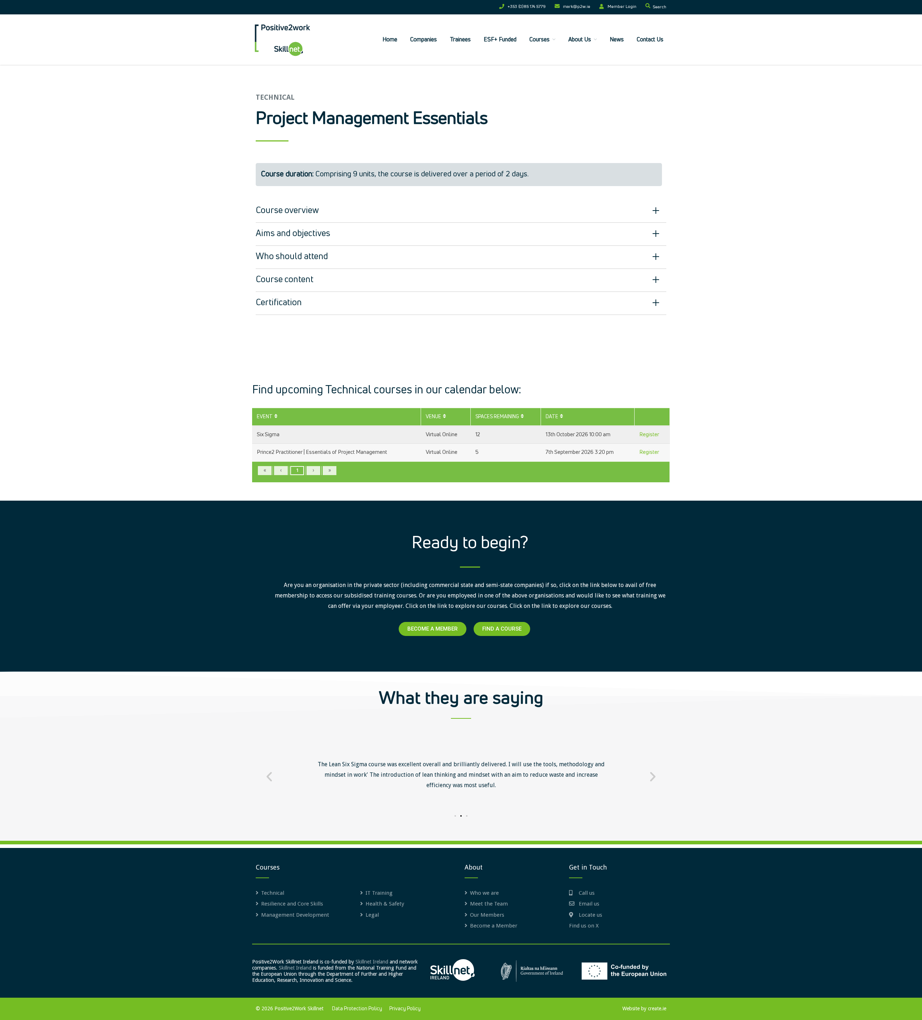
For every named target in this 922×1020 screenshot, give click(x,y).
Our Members (487, 915)
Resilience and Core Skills (292, 904)
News (617, 39)
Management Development (295, 915)
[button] (269, 776)
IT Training (379, 893)
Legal (372, 915)
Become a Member (493, 925)
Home (389, 39)
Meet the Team (489, 904)
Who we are (484, 893)
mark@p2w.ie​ (576, 7)
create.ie (657, 1008)
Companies (423, 39)
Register (649, 434)
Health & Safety (385, 904)
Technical (272, 893)
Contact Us (650, 39)
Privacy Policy (405, 1008)
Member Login (622, 7)
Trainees (460, 39)
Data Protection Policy (357, 1008)
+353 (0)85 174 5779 (526, 7)
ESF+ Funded (500, 39)
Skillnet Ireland (371, 962)
